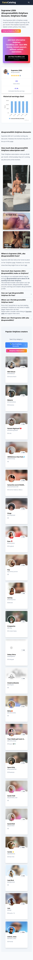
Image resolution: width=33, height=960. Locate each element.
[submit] (16, 58)
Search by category (16, 339)
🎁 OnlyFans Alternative (15, 351)
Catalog (9, 2)
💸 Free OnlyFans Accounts (15, 345)
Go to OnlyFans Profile (11, 31)
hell (26, 265)
